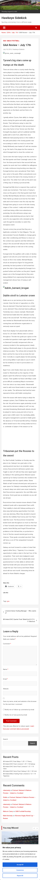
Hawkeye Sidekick (14, 18)
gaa (4, 41)
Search (5, 739)
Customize (20, 870)
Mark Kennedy (8, 816)
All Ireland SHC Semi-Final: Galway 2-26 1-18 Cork (20, 771)
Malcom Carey (8, 811)
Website (6, 689)
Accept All (20, 864)
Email (5, 679)
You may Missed (10, 828)
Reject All (20, 875)
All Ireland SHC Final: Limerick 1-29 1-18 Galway (19, 764)
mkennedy (6, 790)
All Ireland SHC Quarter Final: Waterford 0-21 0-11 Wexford (19, 620)
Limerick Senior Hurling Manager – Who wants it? (20, 612)
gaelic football (13, 41)
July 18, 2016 (7, 49)
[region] (20, 862)
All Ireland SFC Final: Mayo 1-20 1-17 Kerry (17, 761)
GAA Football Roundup (23, 811)
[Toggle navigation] (4, 27)
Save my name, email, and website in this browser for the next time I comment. (20, 702)
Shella (5, 797)
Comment (7, 644)
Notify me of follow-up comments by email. (19, 710)
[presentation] (34, 828)
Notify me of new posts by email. (16, 715)
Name (5, 669)
